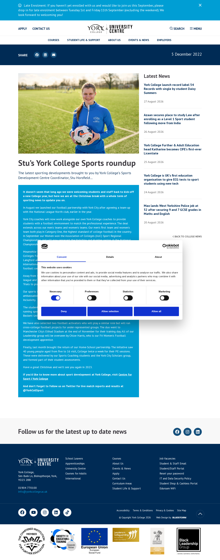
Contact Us (41, 29)
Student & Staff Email (173, 463)
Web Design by (164, 517)
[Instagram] (45, 512)
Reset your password (172, 473)
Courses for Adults (75, 473)
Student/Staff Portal (172, 468)
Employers (164, 40)
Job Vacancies (167, 458)
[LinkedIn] (56, 512)
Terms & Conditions (143, 510)
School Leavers (74, 458)
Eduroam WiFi (168, 488)
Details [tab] (110, 257)
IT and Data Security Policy (175, 478)
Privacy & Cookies (165, 510)
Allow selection (110, 311)
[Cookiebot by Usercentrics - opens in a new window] (165, 246)
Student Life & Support (83, 40)
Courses (53, 40)
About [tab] (158, 257)
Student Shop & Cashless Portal (178, 483)
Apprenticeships (75, 463)
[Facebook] (22, 512)
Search (178, 29)
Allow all (156, 311)
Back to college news (188, 236)
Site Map (181, 510)
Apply (22, 29)
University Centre (75, 468)
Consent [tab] (62, 257)
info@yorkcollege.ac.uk (32, 491)
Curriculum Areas (122, 483)
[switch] (91, 298)
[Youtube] (33, 512)
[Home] (110, 28)
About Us (114, 40)
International (73, 478)
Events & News (139, 40)
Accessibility (123, 510)
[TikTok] (67, 512)
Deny (64, 311)
